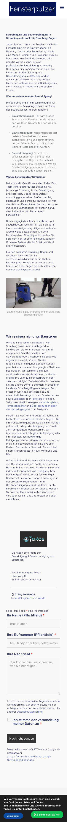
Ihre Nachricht (20, 654)
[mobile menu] (62, 7)
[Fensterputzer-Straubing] (33, 9)
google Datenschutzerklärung (24, 756)
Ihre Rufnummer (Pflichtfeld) (31, 635)
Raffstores (38, 398)
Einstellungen (31, 809)
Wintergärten (50, 402)
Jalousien (19, 398)
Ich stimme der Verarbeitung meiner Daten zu (36, 722)
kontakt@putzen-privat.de (30, 597)
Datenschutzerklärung (30, 711)
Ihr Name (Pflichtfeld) (25, 615)
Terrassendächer (16, 405)
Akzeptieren (13, 815)
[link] (33, 539)
